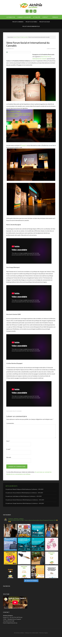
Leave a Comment (51, 48)
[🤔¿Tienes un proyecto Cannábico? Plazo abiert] (24, 571)
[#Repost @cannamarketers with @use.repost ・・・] (24, 557)
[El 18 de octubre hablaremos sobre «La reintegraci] (24, 544)
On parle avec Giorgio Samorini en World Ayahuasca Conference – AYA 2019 (24, 503)
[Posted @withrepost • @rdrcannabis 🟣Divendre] (24, 530)
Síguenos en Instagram (32, 580)
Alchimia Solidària (31, 6)
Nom (8, 441)
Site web (8, 457)
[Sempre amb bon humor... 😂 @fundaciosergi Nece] (37, 557)
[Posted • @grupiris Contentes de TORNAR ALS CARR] (51, 544)
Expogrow (24, 145)
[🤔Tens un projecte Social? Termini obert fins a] (51, 557)
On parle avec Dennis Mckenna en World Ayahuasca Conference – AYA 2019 (24, 500)
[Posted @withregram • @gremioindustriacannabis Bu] (37, 571)
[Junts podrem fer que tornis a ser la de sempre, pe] (10, 530)
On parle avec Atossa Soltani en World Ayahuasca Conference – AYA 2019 (24, 492)
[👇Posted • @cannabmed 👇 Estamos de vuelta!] (37, 544)
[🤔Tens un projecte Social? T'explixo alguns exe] (10, 571)
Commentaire (10, 423)
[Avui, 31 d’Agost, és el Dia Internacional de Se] (10, 557)
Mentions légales (43, 632)
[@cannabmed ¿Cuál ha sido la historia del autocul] (37, 530)
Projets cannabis (17, 411)
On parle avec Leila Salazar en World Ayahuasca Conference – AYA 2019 (23, 496)
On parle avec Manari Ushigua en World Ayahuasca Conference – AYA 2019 (24, 489)
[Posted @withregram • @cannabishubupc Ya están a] (51, 571)
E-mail (8, 449)
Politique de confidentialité (31, 632)
